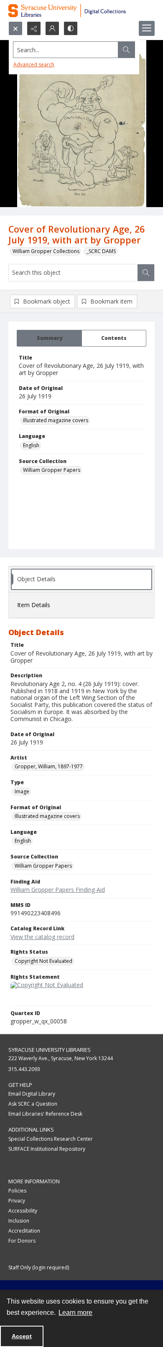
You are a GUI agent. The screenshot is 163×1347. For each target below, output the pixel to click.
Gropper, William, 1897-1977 (49, 766)
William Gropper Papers (51, 469)
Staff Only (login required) (38, 1267)
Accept (22, 1336)
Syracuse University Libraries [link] (49, 1049)
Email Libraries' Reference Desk (45, 1113)
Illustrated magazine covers (55, 420)
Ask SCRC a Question (32, 1103)
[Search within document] (146, 272)
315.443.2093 (24, 1069)
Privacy (16, 1200)
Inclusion (18, 1220)
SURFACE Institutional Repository (46, 1148)
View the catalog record (42, 937)
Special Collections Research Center (50, 1138)
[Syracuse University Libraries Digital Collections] (81, 10)
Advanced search (33, 64)
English (31, 445)
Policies (17, 1190)
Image (22, 791)
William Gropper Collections (46, 251)
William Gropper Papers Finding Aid (57, 890)
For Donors (22, 1240)
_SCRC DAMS (101, 251)
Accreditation (24, 1230)
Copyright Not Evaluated (43, 961)
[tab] (49, 338)
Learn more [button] (75, 1312)
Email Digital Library (31, 1093)
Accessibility (22, 1210)
